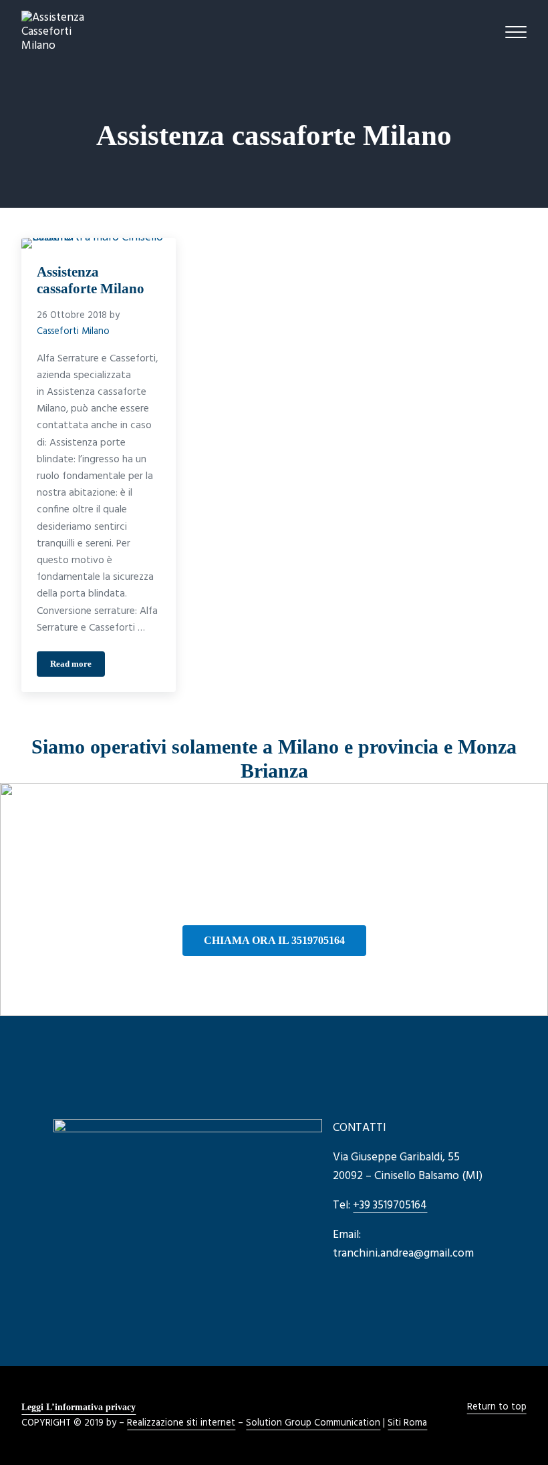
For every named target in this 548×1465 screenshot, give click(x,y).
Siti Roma (407, 1423)
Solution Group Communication (313, 1423)
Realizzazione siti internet (181, 1423)
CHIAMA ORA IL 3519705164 (274, 940)
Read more (77, 666)
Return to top (497, 1407)
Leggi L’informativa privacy (78, 1407)
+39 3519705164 (390, 1205)
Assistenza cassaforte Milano (90, 280)
